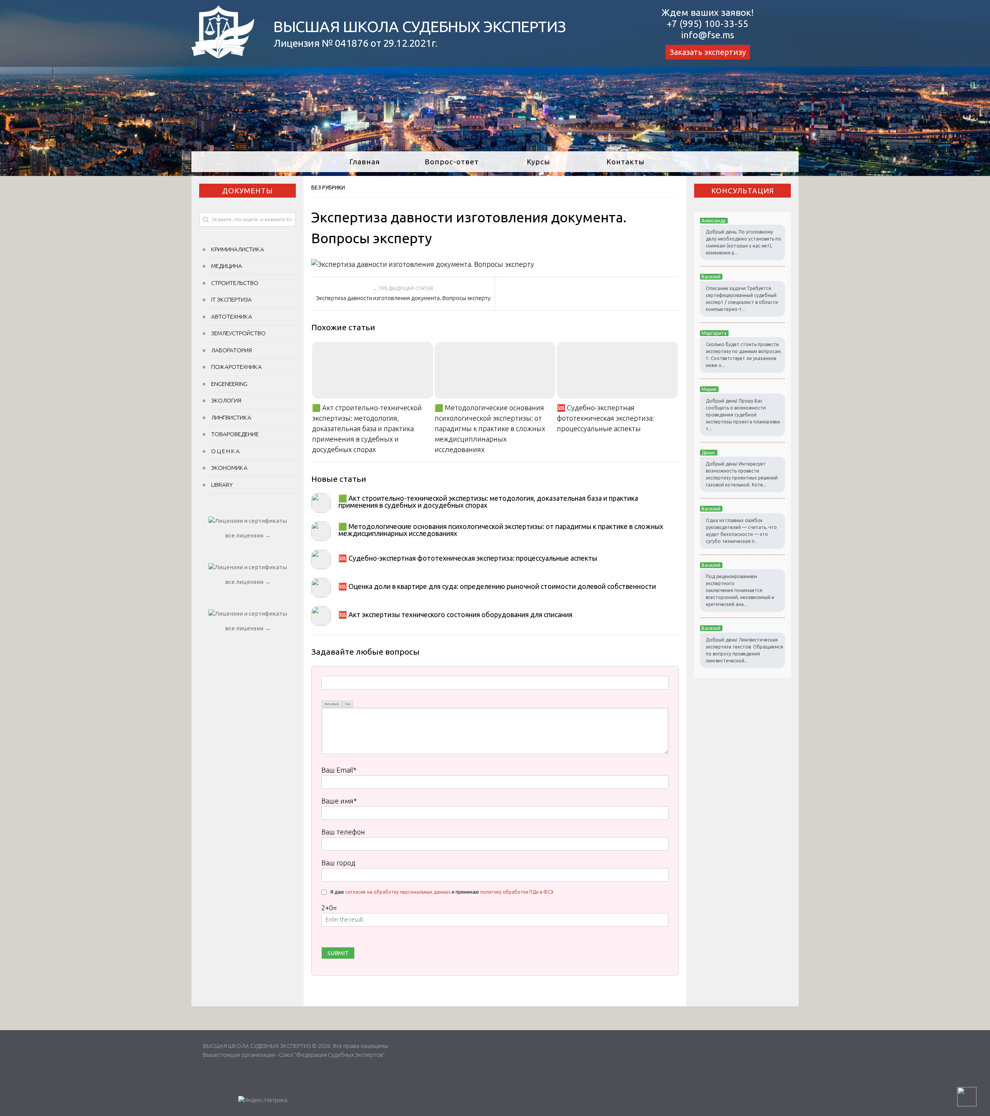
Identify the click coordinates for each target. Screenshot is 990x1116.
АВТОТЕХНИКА (231, 316)
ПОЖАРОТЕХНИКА (236, 366)
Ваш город (338, 863)
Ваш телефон (343, 832)
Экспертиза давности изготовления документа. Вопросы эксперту (403, 298)
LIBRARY (222, 484)
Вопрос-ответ (452, 161)
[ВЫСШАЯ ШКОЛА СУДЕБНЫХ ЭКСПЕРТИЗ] (222, 56)
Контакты (625, 161)
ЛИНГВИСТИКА (231, 417)
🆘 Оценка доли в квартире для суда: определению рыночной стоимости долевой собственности (497, 586)
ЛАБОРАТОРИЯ (231, 350)
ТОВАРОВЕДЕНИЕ (235, 434)
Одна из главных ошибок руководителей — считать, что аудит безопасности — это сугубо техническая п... (741, 531)
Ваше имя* (339, 801)
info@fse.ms (707, 35)
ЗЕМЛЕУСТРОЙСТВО (238, 333)
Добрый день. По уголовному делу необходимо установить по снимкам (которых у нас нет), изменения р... (743, 242)
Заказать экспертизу (707, 52)
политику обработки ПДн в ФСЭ (516, 891)
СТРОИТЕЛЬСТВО (234, 283)
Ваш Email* (339, 770)
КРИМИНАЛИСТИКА (237, 249)
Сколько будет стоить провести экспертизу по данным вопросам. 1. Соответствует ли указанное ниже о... (744, 355)
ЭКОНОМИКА (229, 467)
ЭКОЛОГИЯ (226, 400)
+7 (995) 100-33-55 (707, 24)
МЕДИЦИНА (226, 266)
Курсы (538, 161)
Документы (247, 190)
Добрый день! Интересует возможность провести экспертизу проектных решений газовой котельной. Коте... (742, 474)
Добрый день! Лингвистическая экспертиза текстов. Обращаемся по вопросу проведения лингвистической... (744, 650)
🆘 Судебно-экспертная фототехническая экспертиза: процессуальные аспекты (605, 418)
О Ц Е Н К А (225, 451)
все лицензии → (247, 535)
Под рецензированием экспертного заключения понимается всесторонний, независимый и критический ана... (740, 590)
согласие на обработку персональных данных (398, 891)
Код (347, 703)
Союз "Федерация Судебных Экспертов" (332, 1054)
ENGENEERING (229, 384)
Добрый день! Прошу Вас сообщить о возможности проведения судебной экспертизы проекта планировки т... (743, 414)
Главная (364, 161)
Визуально (332, 703)
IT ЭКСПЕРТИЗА (231, 299)
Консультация (742, 190)
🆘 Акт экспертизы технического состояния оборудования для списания (455, 614)
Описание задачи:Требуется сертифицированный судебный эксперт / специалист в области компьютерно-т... (742, 299)
